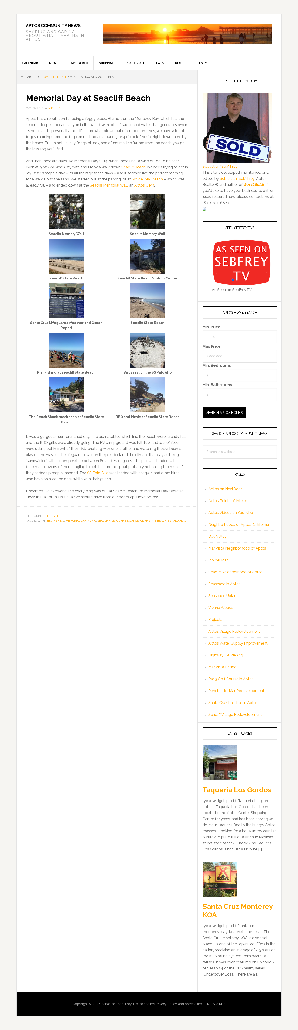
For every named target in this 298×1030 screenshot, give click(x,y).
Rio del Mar (218, 560)
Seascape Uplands (224, 596)
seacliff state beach (150, 520)
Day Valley (217, 536)
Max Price (212, 346)
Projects (215, 619)
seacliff (104, 520)
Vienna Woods (220, 607)
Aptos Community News (53, 25)
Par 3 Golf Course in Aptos (231, 679)
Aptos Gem (144, 185)
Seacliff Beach (133, 167)
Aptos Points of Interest (228, 501)
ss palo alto (177, 520)
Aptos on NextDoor (225, 489)
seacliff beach (122, 520)
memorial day (76, 520)
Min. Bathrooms (217, 385)
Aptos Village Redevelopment (234, 631)
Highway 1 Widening (225, 655)
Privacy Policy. (166, 1004)
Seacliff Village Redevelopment (235, 714)
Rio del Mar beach (147, 179)
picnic (91, 520)
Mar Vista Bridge (222, 667)
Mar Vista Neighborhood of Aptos (237, 548)
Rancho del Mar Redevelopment (236, 691)
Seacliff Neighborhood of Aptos (235, 572)
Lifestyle (52, 516)
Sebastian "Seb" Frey (220, 166)
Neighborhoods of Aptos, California (238, 524)
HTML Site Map (214, 1004)
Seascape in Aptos (224, 584)
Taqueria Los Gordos (237, 790)
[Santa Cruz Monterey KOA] (220, 880)
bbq (49, 520)
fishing (58, 520)
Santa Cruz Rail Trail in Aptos (233, 702)
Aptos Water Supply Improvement (238, 643)
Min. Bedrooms (217, 365)
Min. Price (211, 327)
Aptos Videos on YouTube (230, 512)
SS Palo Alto (97, 473)
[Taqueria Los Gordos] (220, 763)
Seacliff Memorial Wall (109, 185)
